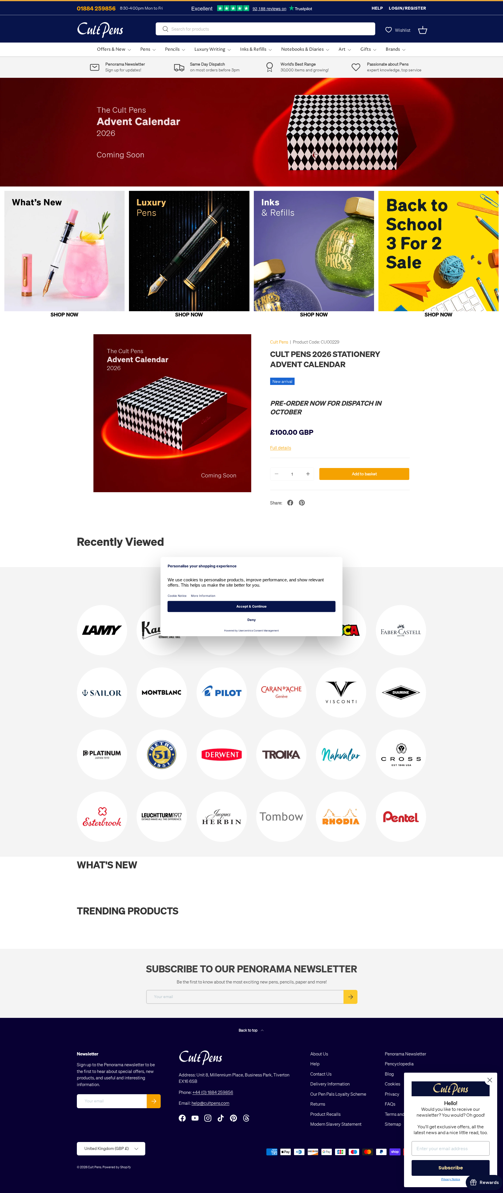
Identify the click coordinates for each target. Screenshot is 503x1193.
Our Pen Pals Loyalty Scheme (338, 1094)
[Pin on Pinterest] (302, 502)
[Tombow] (281, 816)
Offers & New (111, 49)
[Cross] (401, 754)
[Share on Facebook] (290, 502)
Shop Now (64, 314)
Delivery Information (330, 1084)
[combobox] (265, 28)
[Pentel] (401, 816)
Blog (389, 1074)
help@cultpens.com (210, 1103)
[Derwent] (221, 754)
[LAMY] (102, 630)
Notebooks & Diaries (302, 49)
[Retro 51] (162, 754)
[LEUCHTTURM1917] (162, 816)
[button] (422, 30)
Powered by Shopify (116, 1167)
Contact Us (321, 1074)
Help (377, 8)
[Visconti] (341, 692)
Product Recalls (325, 1114)
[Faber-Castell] (401, 630)
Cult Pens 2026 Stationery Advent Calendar (325, 359)
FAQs (390, 1104)
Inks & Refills (253, 49)
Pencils (172, 49)
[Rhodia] (341, 816)
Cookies (392, 1084)
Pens (145, 49)
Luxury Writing (209, 49)
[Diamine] (401, 692)
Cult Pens (279, 342)
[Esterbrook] (102, 816)
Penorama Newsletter (405, 1054)
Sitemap (393, 1124)
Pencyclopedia (399, 1064)
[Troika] (281, 754)
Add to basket (364, 473)
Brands (393, 49)
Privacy (392, 1094)
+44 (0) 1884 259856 (212, 1092)
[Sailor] (102, 692)
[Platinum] (102, 754)
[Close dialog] (490, 1080)
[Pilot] (221, 692)
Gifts (365, 49)
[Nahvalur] (341, 754)
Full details (280, 448)
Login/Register (407, 8)
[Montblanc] (162, 692)
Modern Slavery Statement (336, 1124)
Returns (317, 1104)
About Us (319, 1054)
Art (342, 49)
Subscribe (450, 1167)
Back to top (248, 1029)
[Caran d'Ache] (281, 692)
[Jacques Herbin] (221, 816)
